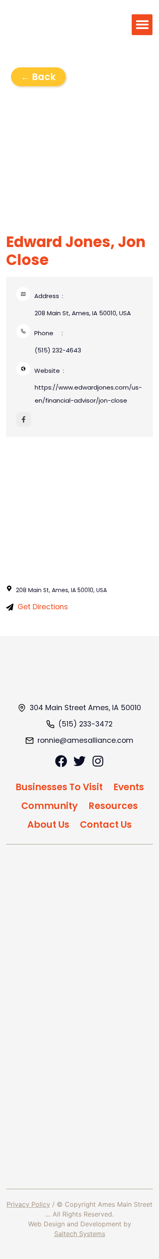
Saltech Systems (79, 1234)
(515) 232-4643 (58, 350)
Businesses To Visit (59, 786)
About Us (48, 824)
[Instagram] (98, 761)
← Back (38, 76)
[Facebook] (61, 761)
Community (49, 805)
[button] (142, 24)
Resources (113, 805)
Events (128, 786)
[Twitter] (79, 761)
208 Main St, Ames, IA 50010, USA (83, 313)
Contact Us (106, 824)
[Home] (79, 677)
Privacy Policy (28, 1204)
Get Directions (43, 607)
